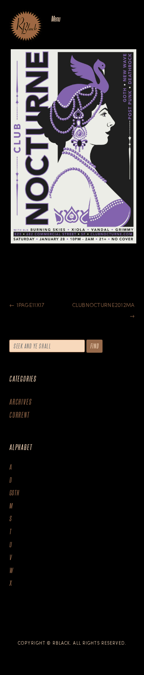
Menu (55, 19)
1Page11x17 (26, 304)
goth (14, 493)
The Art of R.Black (26, 26)
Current (19, 415)
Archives (20, 402)
